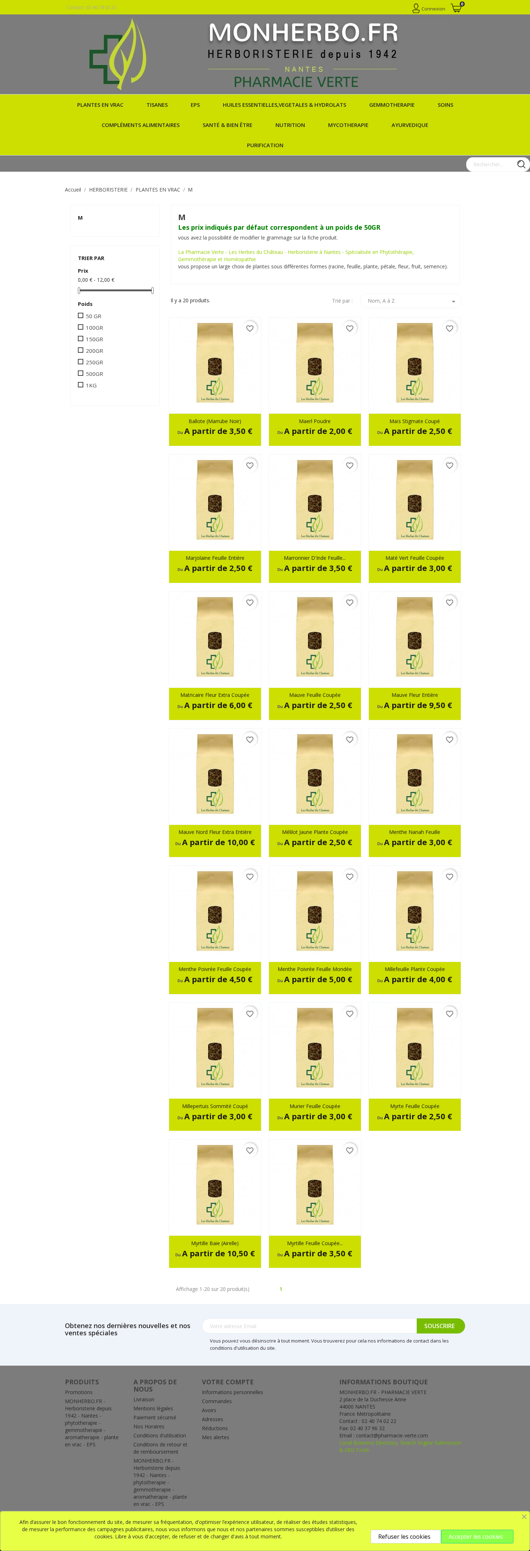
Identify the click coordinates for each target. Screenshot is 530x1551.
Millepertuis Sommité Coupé (215, 1106)
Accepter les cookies (476, 1537)
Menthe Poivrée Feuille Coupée (214, 969)
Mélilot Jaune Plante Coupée (315, 832)
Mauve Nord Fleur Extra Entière (215, 832)
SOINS (445, 104)
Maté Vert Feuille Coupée (414, 557)
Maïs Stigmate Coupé (414, 421)
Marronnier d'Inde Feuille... (315, 557)
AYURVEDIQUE (410, 124)
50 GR (93, 316)
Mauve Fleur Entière (415, 694)
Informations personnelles (232, 1392)
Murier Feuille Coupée (315, 1106)
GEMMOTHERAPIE (392, 104)
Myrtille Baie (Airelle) (215, 1243)
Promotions (79, 1392)
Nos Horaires (148, 1426)
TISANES (157, 104)
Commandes (217, 1401)
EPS (195, 104)
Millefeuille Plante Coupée (415, 969)
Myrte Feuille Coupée (415, 1106)
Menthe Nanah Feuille (414, 832)
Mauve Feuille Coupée (315, 694)
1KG (91, 385)
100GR (94, 327)
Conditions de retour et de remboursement (160, 1448)
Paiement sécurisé (154, 1417)
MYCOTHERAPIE (348, 124)
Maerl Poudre (315, 421)
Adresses (212, 1419)
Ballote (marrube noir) (215, 421)
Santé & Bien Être (227, 124)
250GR (94, 362)
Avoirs (209, 1410)
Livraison (143, 1399)
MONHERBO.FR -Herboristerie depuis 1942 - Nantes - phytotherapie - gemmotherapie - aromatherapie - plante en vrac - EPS (92, 1423)
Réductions (215, 1428)
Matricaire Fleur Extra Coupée (214, 694)
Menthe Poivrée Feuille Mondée (315, 969)
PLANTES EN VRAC (100, 104)
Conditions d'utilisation (159, 1435)
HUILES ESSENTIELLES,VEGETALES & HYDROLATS (284, 104)
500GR (94, 373)
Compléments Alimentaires (141, 124)
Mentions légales (153, 1408)
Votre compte (228, 1382)
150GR (94, 339)
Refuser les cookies (404, 1537)
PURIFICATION (265, 145)
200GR (94, 350)
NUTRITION (290, 124)
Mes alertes (215, 1437)
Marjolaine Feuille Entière (215, 557)
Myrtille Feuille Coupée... (315, 1243)
